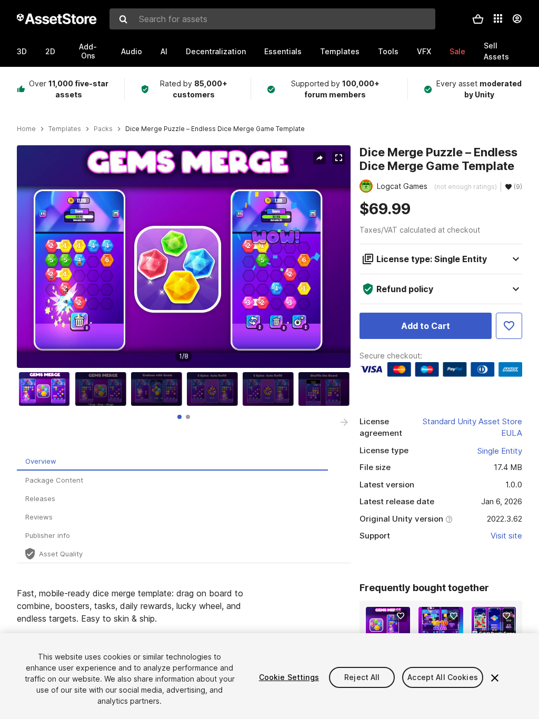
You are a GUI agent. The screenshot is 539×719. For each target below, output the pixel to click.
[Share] (319, 158)
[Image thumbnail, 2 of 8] (103, 389)
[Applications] (498, 18)
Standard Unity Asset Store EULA (472, 427)
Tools (388, 51)
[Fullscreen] (338, 158)
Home (26, 129)
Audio (131, 51)
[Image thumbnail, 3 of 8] (159, 389)
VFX (424, 51)
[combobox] (272, 18)
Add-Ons (88, 51)
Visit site (506, 536)
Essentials (283, 51)
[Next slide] (344, 422)
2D (50, 51)
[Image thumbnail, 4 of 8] (215, 389)
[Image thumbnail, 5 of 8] (270, 389)
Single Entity (499, 451)
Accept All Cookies (442, 677)
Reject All (362, 677)
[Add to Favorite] (509, 326)
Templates (340, 51)
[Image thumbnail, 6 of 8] (326, 389)
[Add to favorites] (400, 616)
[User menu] (517, 19)
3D (22, 51)
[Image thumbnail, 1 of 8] (46, 389)
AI (164, 51)
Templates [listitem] (64, 129)
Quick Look (393, 627)
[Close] (494, 678)
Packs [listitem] (103, 129)
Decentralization (216, 51)
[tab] (179, 417)
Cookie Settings (289, 677)
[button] (478, 19)
